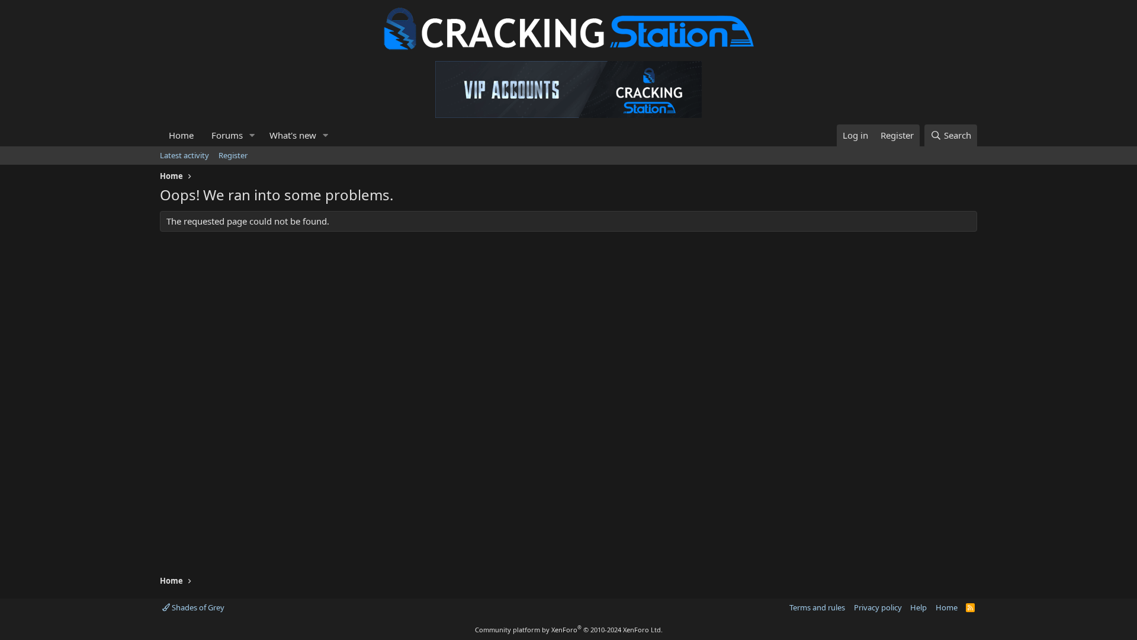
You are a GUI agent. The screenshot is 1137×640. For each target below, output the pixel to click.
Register (233, 155)
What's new (292, 135)
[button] (252, 135)
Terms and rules (817, 607)
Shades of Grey (197, 607)
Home (181, 135)
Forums (227, 135)
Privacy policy (878, 607)
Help (918, 607)
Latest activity (184, 155)
